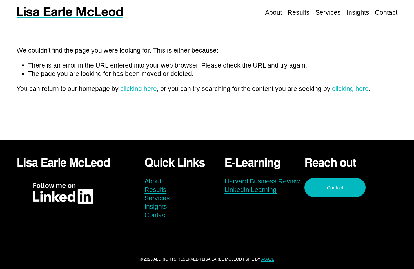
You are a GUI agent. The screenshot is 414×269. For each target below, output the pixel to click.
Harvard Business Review (262, 181)
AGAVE (267, 259)
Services (328, 12)
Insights (358, 12)
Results (299, 12)
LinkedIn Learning (250, 189)
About (273, 12)
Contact (386, 12)
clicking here (138, 88)
